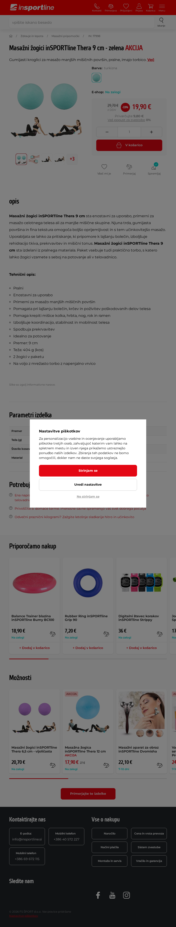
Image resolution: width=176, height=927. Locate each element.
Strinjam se (88, 471)
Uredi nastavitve (88, 484)
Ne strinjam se (88, 496)
